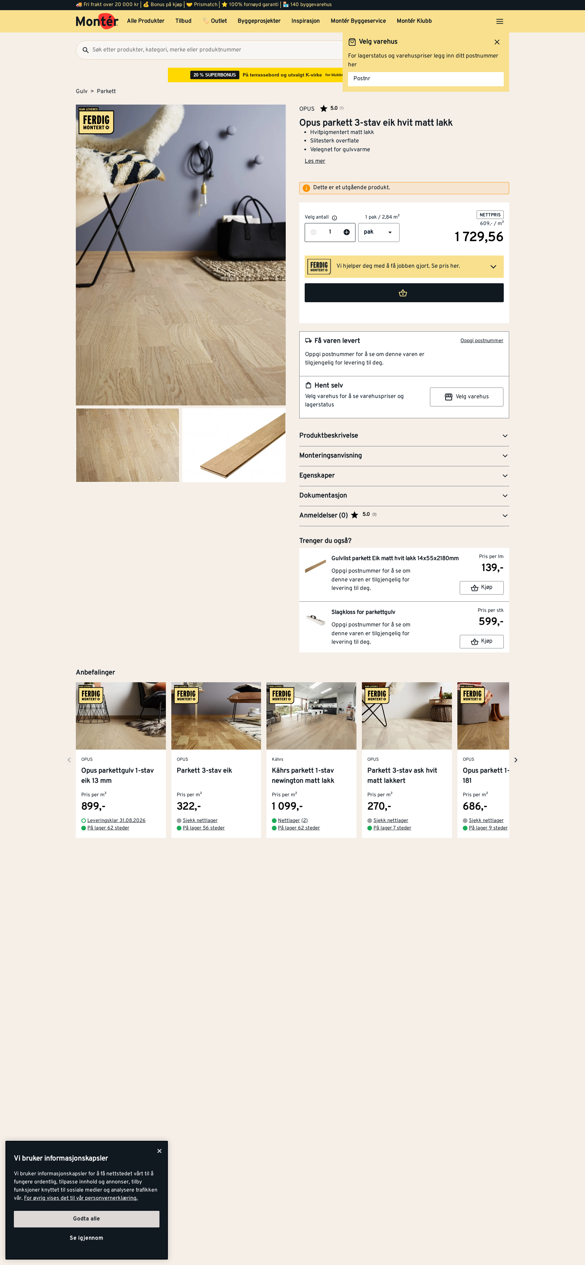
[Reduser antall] (313, 232)
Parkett (106, 91)
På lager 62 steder (108, 828)
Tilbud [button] (183, 21)
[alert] (404, 188)
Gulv (82, 91)
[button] (378, 232)
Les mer (315, 161)
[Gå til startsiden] (97, 21)
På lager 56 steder (204, 828)
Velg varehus (472, 397)
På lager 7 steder (392, 828)
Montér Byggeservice (358, 21)
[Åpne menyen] (499, 21)
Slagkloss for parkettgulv (363, 612)
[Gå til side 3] (234, 445)
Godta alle (86, 1219)
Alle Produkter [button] (146, 21)
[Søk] (83, 50)
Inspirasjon (305, 21)
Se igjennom (87, 1238)
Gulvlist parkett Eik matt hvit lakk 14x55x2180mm (395, 558)
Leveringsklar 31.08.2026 (116, 821)
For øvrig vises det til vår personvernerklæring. (81, 1198)
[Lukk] (159, 1151)
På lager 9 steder (488, 828)
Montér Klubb (414, 21)
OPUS (307, 109)
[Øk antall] (346, 232)
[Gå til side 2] (127, 445)
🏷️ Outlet (214, 21)
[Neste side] (69, 760)
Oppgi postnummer (481, 341)
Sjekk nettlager (200, 821)
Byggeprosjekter (259, 21)
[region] (86, 1200)
